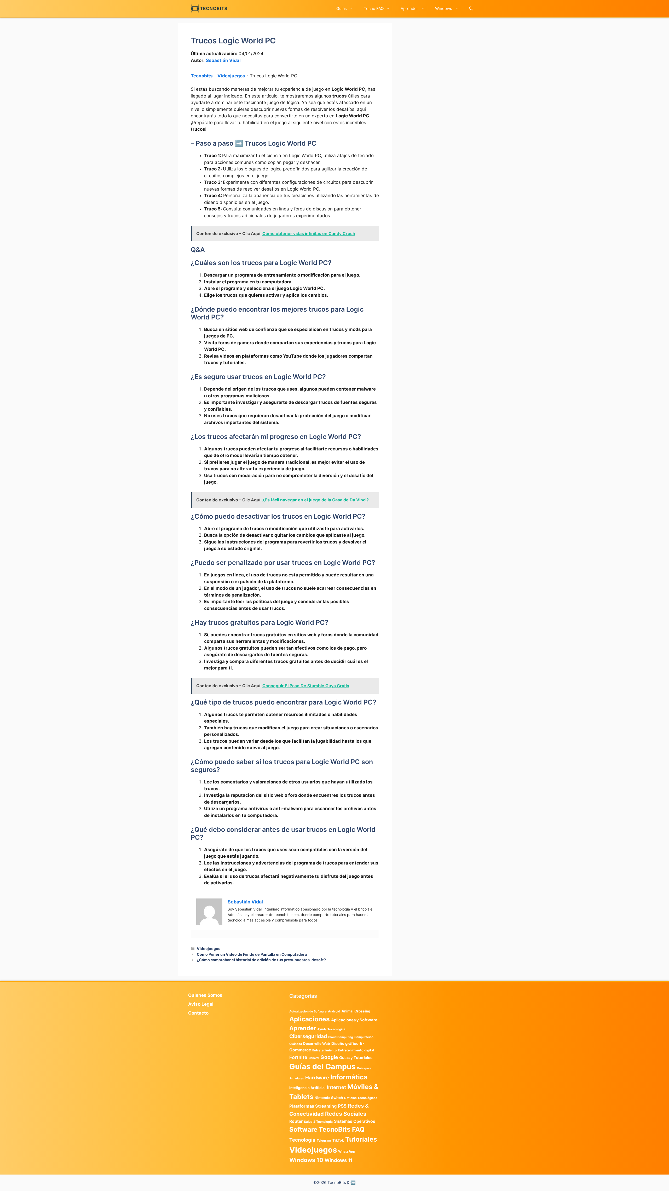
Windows (443, 8)
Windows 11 (339, 1160)
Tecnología (302, 1140)
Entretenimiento (324, 1050)
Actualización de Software (308, 1011)
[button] (471, 8)
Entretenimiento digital (356, 1050)
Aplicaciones (309, 1019)
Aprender (409, 8)
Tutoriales (361, 1139)
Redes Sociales (345, 1113)
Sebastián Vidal (223, 60)
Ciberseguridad (308, 1036)
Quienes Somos (205, 995)
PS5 (342, 1106)
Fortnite (298, 1057)
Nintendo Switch (329, 1098)
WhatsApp (346, 1151)
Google (329, 1057)
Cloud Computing (340, 1037)
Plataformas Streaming (313, 1106)
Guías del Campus (322, 1066)
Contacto (198, 1013)
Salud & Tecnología (318, 1122)
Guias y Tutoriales (355, 1057)
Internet (336, 1087)
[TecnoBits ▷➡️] (209, 8)
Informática (349, 1077)
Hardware (317, 1077)
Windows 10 (306, 1159)
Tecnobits (202, 75)
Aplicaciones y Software (354, 1020)
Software (303, 1129)
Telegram (324, 1140)
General (314, 1058)
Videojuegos (231, 75)
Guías (341, 8)
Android (334, 1011)
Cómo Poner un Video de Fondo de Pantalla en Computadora (252, 954)
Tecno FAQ (374, 8)
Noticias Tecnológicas (360, 1098)
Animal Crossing (356, 1011)
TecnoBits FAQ (342, 1129)
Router (296, 1121)
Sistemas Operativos (354, 1121)
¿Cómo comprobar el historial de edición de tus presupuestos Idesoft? (261, 960)
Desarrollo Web (316, 1043)
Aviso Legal (201, 1004)
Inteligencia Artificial (307, 1088)
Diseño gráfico (345, 1043)
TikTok (338, 1140)
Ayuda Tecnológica (331, 1029)
